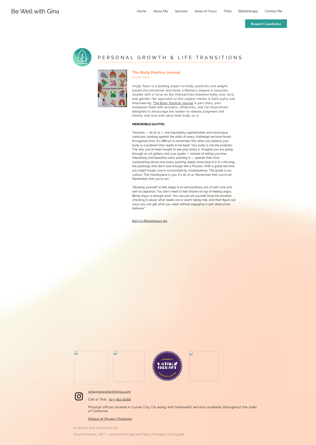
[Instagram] (79, 396)
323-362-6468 (120, 399)
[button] (205, 11)
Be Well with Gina (35, 11)
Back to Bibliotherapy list (149, 221)
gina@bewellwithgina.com (109, 392)
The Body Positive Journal (173, 103)
